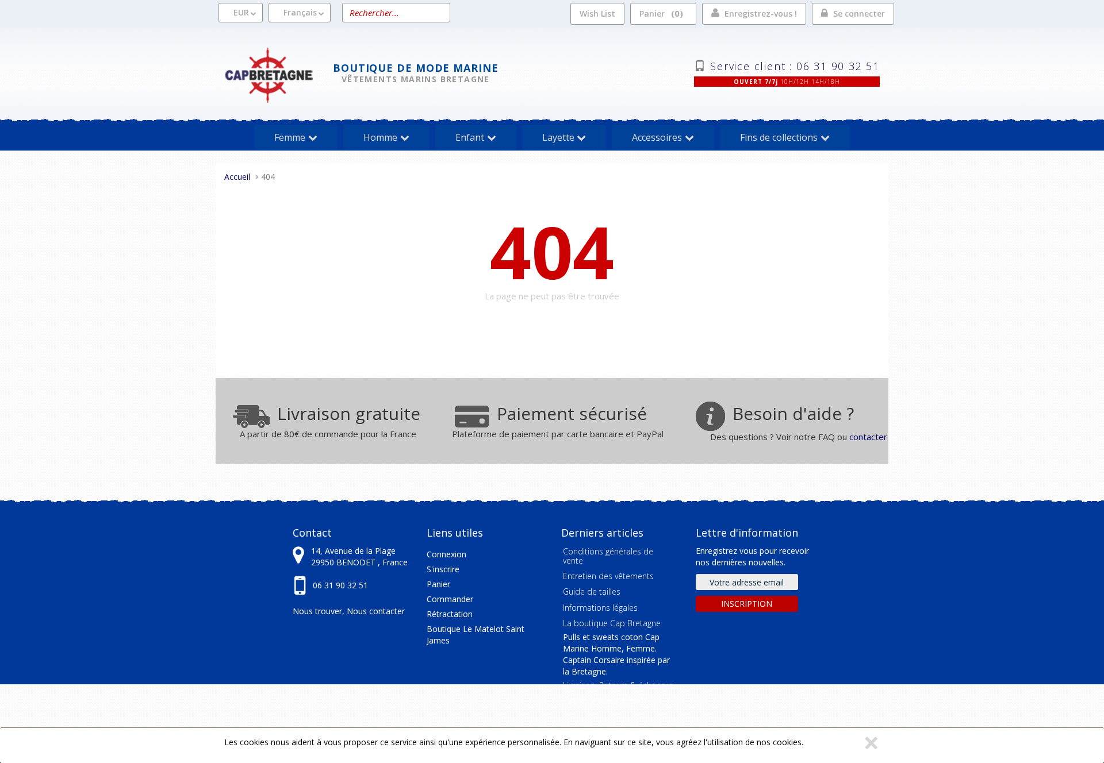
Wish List (597, 13)
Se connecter (859, 13)
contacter (868, 436)
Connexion (446, 554)
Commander (450, 599)
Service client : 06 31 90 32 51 (795, 65)
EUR (241, 12)
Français (300, 12)
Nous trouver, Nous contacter (349, 611)
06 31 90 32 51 (340, 585)
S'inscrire (443, 569)
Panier (659, 13)
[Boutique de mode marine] (278, 74)
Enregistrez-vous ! (760, 13)
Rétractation (450, 613)
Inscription (746, 603)
